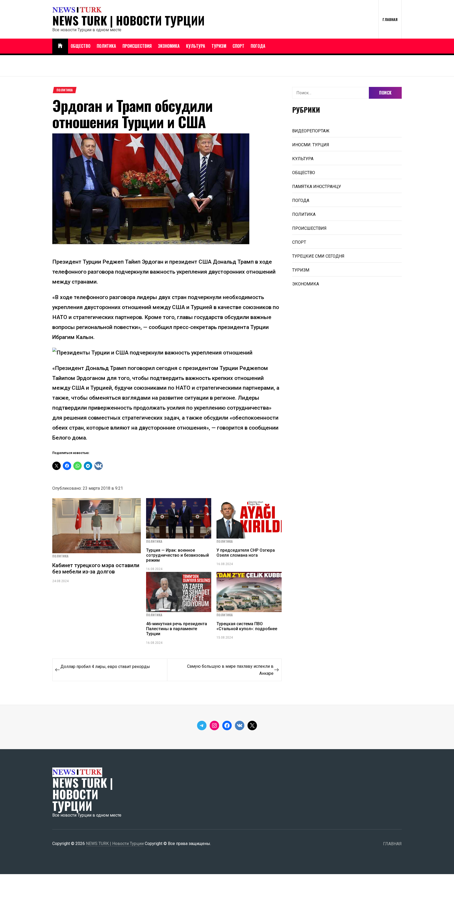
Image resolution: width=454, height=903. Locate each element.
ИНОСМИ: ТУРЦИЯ (310, 144)
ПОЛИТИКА (106, 46)
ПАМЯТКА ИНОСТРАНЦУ (316, 186)
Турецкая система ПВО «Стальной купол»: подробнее (246, 626)
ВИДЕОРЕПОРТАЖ (310, 130)
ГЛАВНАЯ (390, 19)
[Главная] (60, 46)
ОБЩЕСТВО (80, 46)
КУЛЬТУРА (195, 46)
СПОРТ (238, 46)
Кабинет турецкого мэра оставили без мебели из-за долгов (95, 568)
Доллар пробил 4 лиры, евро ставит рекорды (105, 666)
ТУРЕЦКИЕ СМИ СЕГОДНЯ (318, 256)
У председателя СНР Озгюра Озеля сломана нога (245, 553)
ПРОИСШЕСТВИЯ (137, 46)
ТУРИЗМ (218, 46)
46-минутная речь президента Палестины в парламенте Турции (176, 628)
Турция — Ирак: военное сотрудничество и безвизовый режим (177, 555)
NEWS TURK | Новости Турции (128, 20)
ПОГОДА (258, 46)
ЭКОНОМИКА (169, 46)
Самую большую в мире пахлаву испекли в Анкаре (230, 670)
